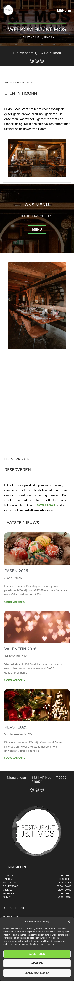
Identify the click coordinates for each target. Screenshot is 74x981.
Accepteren (37, 954)
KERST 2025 (15, 727)
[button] (69, 921)
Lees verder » (14, 602)
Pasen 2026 (16, 571)
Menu (62, 10)
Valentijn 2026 (20, 649)
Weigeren (37, 963)
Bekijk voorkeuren (37, 972)
